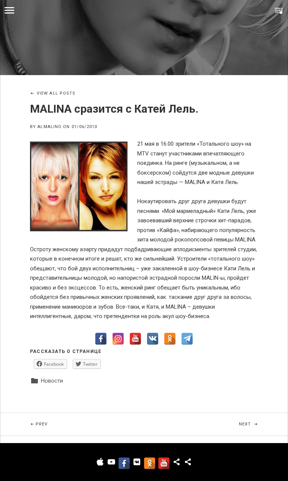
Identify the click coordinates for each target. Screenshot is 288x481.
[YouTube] (135, 339)
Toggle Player (279, 11)
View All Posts (56, 93)
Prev (88, 424)
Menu (9, 11)
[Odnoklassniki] (170, 339)
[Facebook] (101, 339)
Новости (52, 380)
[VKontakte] (153, 339)
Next (263, 424)
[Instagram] (118, 339)
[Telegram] (187, 339)
